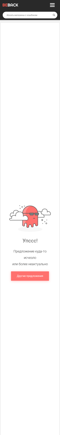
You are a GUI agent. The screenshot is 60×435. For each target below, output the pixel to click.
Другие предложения (30, 276)
